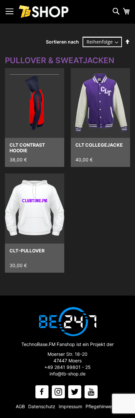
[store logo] (44, 12)
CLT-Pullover (27, 250)
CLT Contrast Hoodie (27, 147)
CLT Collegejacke (99, 145)
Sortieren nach (62, 42)
